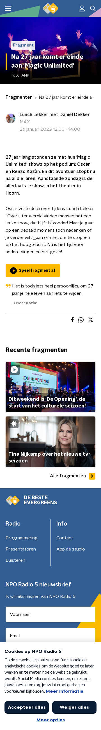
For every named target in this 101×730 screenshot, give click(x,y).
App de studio (70, 549)
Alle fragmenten (68, 476)
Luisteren (15, 560)
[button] (8, 8)
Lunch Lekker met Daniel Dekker (55, 114)
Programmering (22, 538)
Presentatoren (21, 549)
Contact (64, 538)
